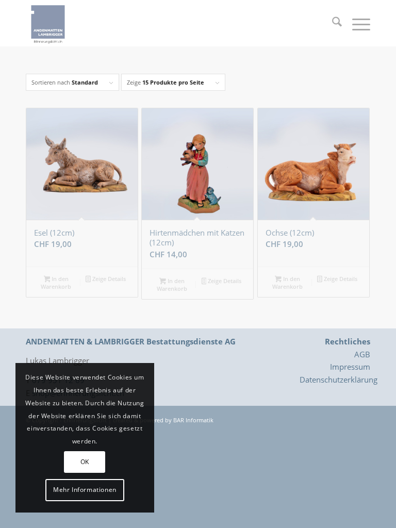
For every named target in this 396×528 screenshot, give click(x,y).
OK (84, 461)
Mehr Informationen (85, 489)
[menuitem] (332, 23)
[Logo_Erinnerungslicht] (48, 23)
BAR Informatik (193, 420)
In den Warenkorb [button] (56, 282)
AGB (362, 354)
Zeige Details (108, 279)
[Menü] (356, 23)
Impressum (350, 366)
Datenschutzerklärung (338, 379)
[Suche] (332, 23)
